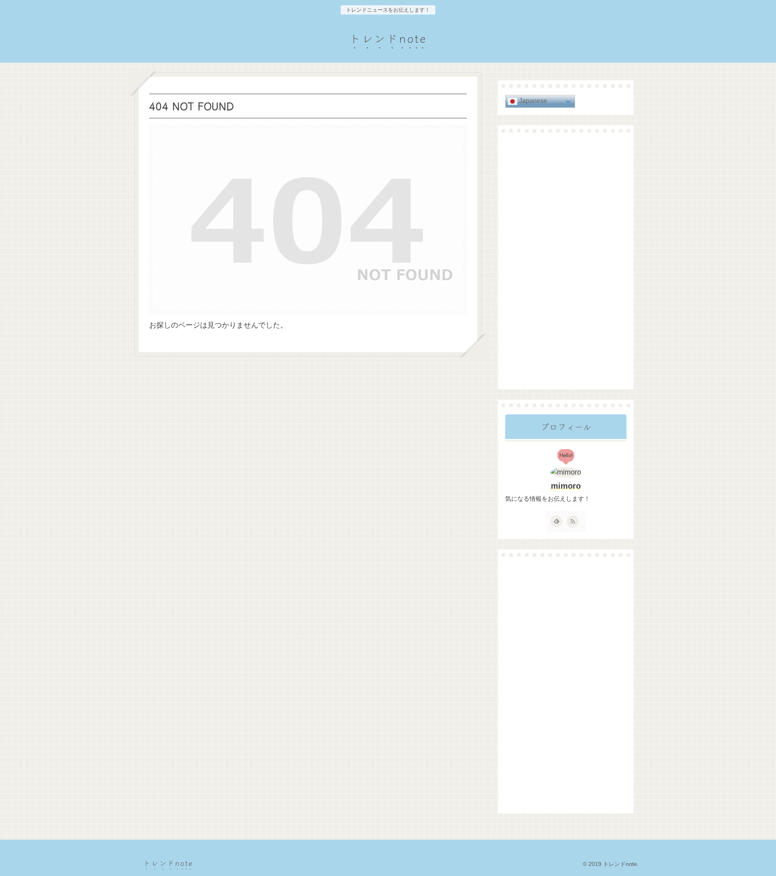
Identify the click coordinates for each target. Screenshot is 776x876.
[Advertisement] (565, 261)
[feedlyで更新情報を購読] (556, 521)
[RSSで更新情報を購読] (573, 521)
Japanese (532, 100)
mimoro (566, 485)
